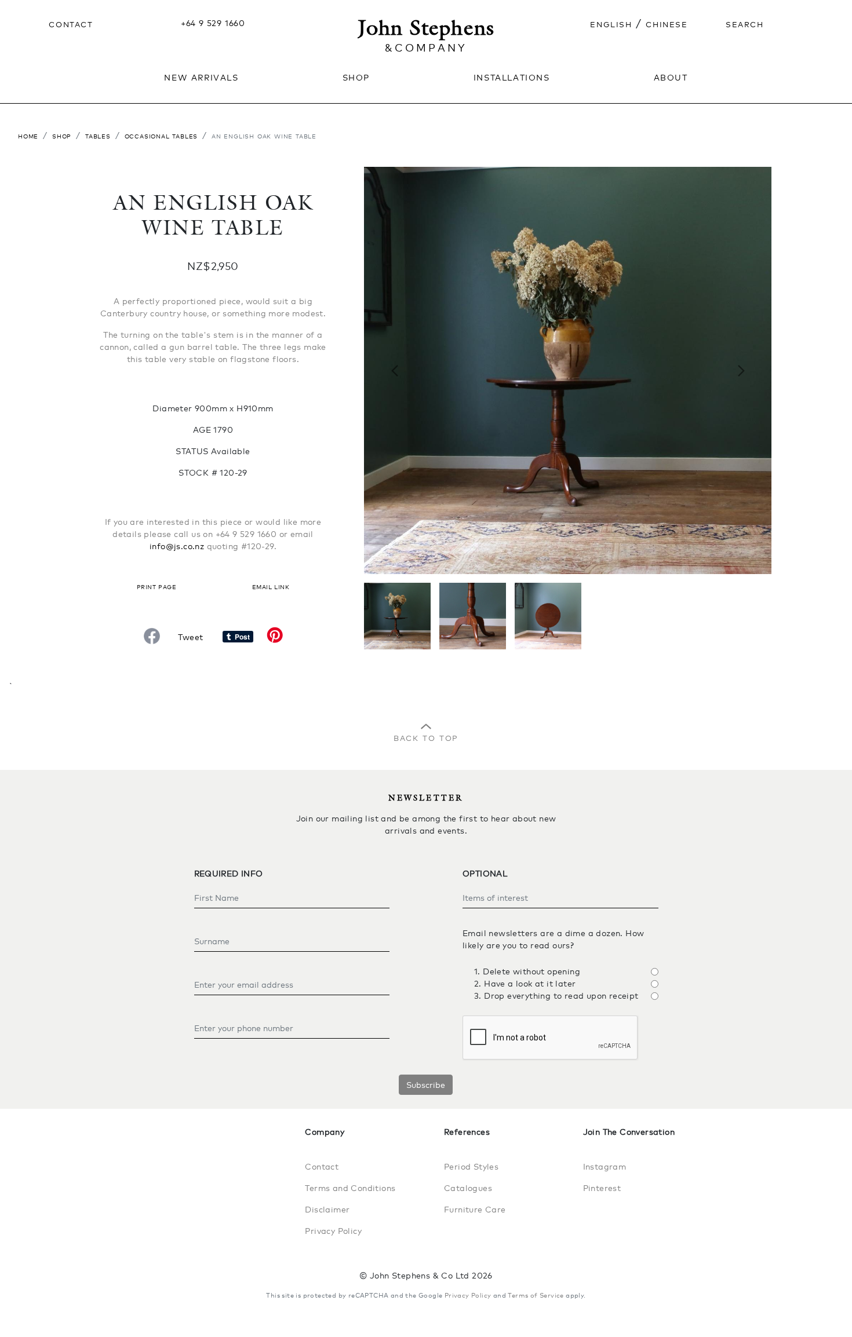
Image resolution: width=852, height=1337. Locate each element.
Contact (71, 23)
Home (28, 135)
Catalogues (468, 1188)
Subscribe (425, 1085)
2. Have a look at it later (525, 983)
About (671, 76)
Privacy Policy (333, 1231)
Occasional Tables (161, 135)
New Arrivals (201, 76)
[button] (394, 370)
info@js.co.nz (177, 546)
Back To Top (426, 736)
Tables (98, 135)
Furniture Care (475, 1209)
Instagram (605, 1166)
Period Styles (471, 1166)
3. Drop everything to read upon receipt (556, 995)
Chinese (666, 23)
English (611, 23)
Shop (61, 135)
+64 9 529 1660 (213, 23)
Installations (512, 76)
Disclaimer (327, 1209)
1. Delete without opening (527, 971)
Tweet (190, 637)
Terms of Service (535, 1295)
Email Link (270, 586)
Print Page (156, 586)
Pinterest (602, 1188)
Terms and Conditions (350, 1188)
